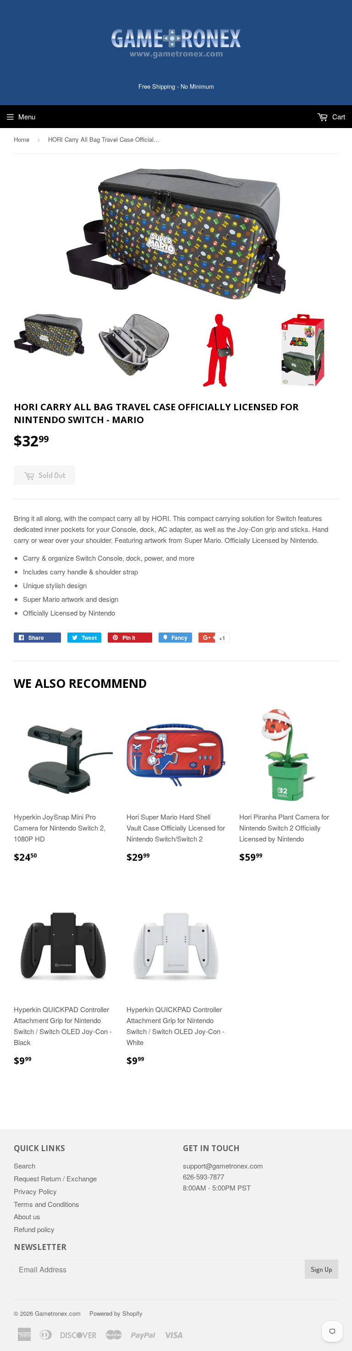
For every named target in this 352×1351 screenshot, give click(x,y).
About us (27, 1216)
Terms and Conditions (46, 1204)
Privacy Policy (35, 1191)
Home (21, 139)
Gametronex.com (58, 1313)
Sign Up (321, 1269)
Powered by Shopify (116, 1313)
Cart (337, 116)
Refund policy (34, 1229)
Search (24, 1165)
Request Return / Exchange (55, 1178)
